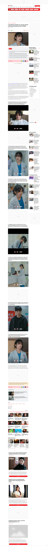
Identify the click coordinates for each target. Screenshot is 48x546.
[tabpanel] (18, 54)
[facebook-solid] (23, 61)
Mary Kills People (15, 83)
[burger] (39, 7)
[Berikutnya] (28, 442)
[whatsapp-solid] (21, 61)
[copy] (27, 61)
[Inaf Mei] (9, 408)
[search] (33, 5)
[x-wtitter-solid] (25, 61)
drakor (14, 99)
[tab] (10, 48)
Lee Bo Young (10, 85)
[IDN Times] (10, 5)
